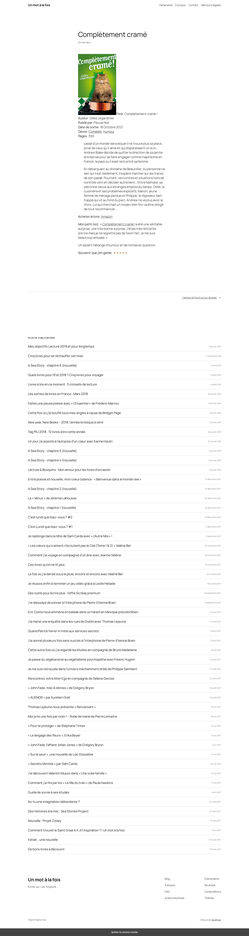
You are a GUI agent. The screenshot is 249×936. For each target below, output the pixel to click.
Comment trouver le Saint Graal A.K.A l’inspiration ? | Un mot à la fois (76, 830)
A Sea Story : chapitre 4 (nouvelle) (52, 460)
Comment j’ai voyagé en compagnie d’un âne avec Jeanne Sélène (74, 555)
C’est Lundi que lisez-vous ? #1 (50, 527)
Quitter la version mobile (124, 932)
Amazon (107, 216)
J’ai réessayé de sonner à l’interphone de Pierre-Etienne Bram (72, 602)
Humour (108, 131)
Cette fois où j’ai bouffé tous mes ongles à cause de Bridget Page (74, 413)
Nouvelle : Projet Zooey (44, 821)
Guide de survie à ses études (48, 792)
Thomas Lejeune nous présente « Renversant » (62, 707)
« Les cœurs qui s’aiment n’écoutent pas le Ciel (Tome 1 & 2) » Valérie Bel (79, 545)
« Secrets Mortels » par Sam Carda (52, 764)
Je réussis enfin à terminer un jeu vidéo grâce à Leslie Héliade (71, 583)
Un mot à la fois (39, 5)
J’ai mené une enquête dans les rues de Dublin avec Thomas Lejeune (77, 621)
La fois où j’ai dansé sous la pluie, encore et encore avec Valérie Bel (75, 574)
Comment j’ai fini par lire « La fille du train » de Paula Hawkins (70, 783)
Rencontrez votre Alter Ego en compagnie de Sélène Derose (71, 678)
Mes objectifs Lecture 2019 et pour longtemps (61, 346)
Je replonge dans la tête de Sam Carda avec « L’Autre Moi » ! (70, 536)
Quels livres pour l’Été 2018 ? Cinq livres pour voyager (66, 375)
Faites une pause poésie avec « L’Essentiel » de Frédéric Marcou (73, 403)
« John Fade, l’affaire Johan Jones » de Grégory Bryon (65, 745)
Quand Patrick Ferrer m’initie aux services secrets (63, 631)
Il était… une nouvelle (43, 840)
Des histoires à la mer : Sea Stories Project (58, 811)
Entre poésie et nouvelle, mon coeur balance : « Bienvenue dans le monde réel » (84, 479)
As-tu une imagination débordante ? (54, 802)
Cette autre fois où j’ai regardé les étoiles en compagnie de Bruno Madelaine (82, 650)
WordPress (216, 919)
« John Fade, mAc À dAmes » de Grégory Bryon (61, 688)
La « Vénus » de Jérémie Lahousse (52, 498)
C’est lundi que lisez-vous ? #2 (50, 517)
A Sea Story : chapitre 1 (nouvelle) (52, 508)
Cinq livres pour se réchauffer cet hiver (55, 356)
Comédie (95, 131)
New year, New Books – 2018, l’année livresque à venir (66, 422)
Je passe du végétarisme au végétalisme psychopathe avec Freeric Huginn (81, 659)
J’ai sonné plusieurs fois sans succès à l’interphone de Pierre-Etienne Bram (81, 640)
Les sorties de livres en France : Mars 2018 (58, 394)
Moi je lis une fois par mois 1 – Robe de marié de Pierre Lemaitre (72, 716)
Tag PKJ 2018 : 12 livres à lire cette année (56, 432)
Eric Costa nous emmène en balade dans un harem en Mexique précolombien (83, 612)
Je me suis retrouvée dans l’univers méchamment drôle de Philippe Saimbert (82, 669)
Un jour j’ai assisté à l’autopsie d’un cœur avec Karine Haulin (70, 441)
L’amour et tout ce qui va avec (199, 297)
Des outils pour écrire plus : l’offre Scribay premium (64, 593)
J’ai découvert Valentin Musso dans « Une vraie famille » (67, 773)
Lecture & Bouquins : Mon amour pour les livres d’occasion (69, 470)
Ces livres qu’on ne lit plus (46, 565)
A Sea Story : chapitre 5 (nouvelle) (52, 451)
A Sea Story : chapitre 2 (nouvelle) (52, 489)
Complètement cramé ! (118, 224)
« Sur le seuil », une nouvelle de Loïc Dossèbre (60, 754)
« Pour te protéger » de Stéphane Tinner (56, 726)
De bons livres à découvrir (46, 849)
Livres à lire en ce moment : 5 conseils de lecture (62, 384)
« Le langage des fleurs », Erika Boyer (54, 735)
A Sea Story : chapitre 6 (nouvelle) (52, 365)
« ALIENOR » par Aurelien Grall (49, 697)
